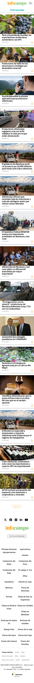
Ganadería (9, 582)
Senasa (25, 555)
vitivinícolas (17, 10)
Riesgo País (9, 629)
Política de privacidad (17, 536)
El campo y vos (25, 570)
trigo (16, 656)
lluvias (9, 596)
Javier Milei (25, 660)
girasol (23, 656)
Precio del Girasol (9, 641)
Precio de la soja (25, 629)
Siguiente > (17, 506)
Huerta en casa (25, 582)
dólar (17, 652)
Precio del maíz (9, 635)
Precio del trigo (25, 635)
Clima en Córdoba (25, 605)
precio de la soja (8, 660)
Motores (9, 587)
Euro (22, 652)
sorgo (17, 660)
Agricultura (25, 549)
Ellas (25, 576)
